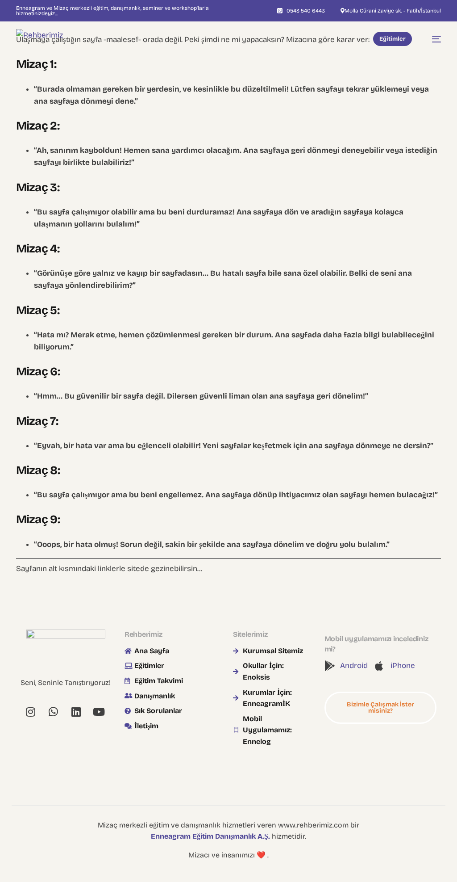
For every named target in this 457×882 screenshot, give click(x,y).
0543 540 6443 (306, 10)
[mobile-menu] (432, 39)
